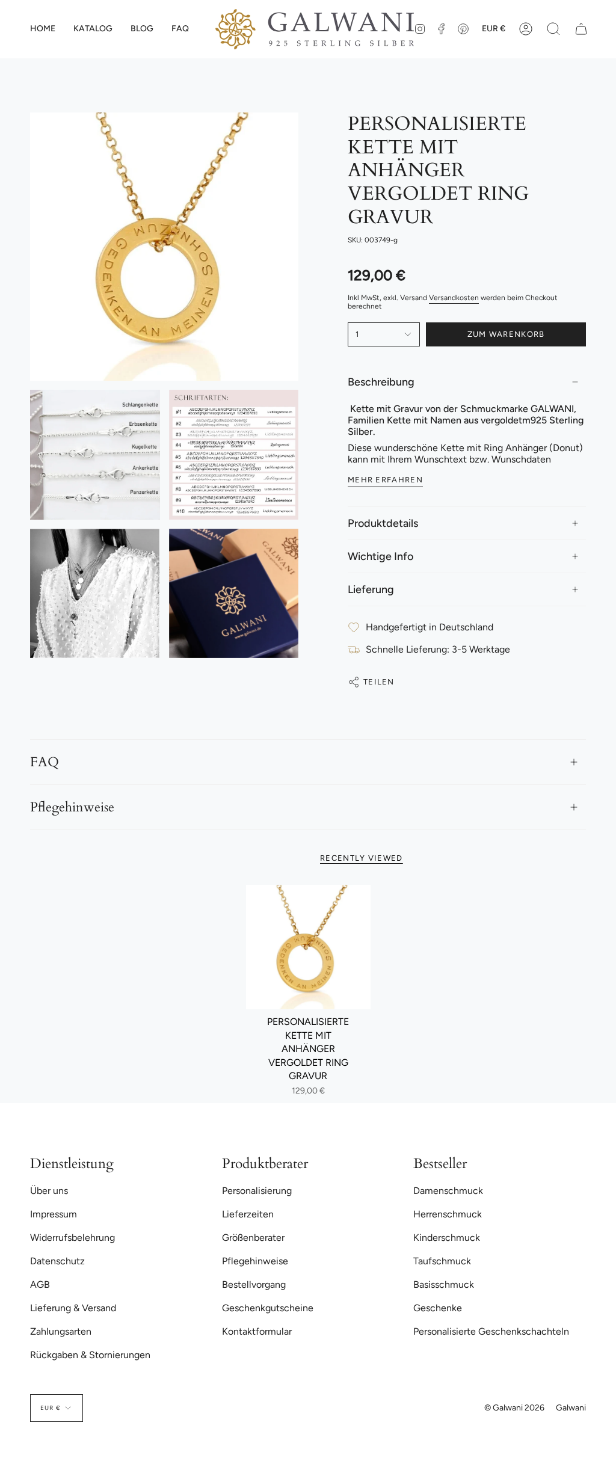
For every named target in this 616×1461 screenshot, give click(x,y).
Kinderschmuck (446, 1237)
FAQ (44, 762)
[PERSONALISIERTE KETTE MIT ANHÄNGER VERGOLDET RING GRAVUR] (308, 947)
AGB (40, 1284)
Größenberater (253, 1237)
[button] (93, 29)
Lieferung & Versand (73, 1308)
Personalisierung (257, 1190)
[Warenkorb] (581, 29)
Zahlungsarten (60, 1331)
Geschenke (437, 1308)
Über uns (49, 1190)
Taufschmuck (442, 1261)
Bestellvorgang (254, 1284)
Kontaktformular (257, 1331)
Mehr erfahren (385, 479)
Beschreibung (381, 382)
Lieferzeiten (248, 1214)
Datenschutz (57, 1261)
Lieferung (371, 589)
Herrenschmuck (447, 1214)
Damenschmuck (448, 1190)
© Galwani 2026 (514, 1408)
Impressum (53, 1214)
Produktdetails (383, 523)
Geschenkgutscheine (267, 1308)
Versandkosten (454, 298)
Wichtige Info (380, 556)
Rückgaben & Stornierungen (90, 1355)
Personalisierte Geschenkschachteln (491, 1331)
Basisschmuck (443, 1284)
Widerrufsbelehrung (72, 1237)
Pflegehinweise (72, 807)
